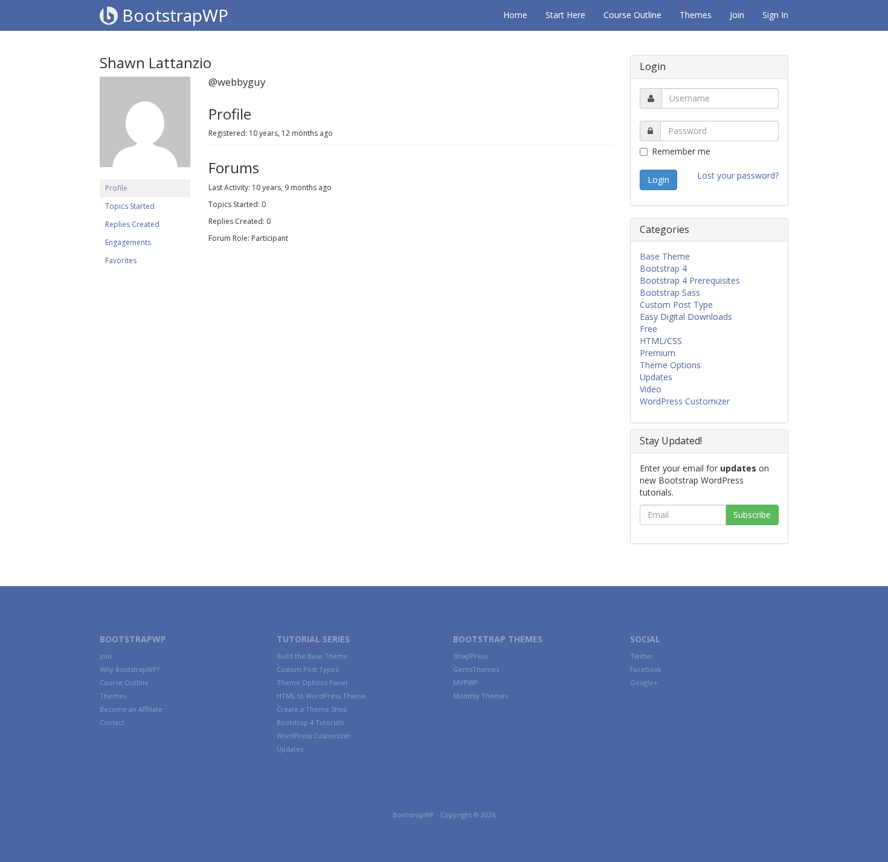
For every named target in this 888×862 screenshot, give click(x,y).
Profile (116, 188)
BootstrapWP (173, 15)
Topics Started (130, 206)
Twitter (642, 655)
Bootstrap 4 (663, 268)
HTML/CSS (661, 340)
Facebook (645, 669)
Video (650, 389)
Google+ (644, 682)
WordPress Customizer (685, 401)
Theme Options (670, 365)
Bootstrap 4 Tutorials (310, 722)
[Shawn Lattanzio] (145, 128)
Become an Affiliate (131, 709)
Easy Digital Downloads (686, 316)
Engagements (128, 242)
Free (648, 328)
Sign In (775, 15)
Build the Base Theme (312, 655)
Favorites (121, 260)
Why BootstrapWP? (129, 669)
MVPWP (465, 682)
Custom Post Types (307, 669)
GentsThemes (476, 669)
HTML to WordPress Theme (321, 695)
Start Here (565, 15)
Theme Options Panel (312, 682)
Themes (696, 15)
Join (737, 15)
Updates (656, 377)
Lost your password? (738, 175)
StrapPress (470, 655)
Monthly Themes (480, 695)
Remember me (681, 151)
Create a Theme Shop (312, 709)
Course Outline (632, 15)
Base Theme (665, 256)
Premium (657, 353)
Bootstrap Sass (670, 292)
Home (515, 15)
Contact (112, 722)
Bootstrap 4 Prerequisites (690, 280)
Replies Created (132, 224)
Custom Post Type (676, 304)
